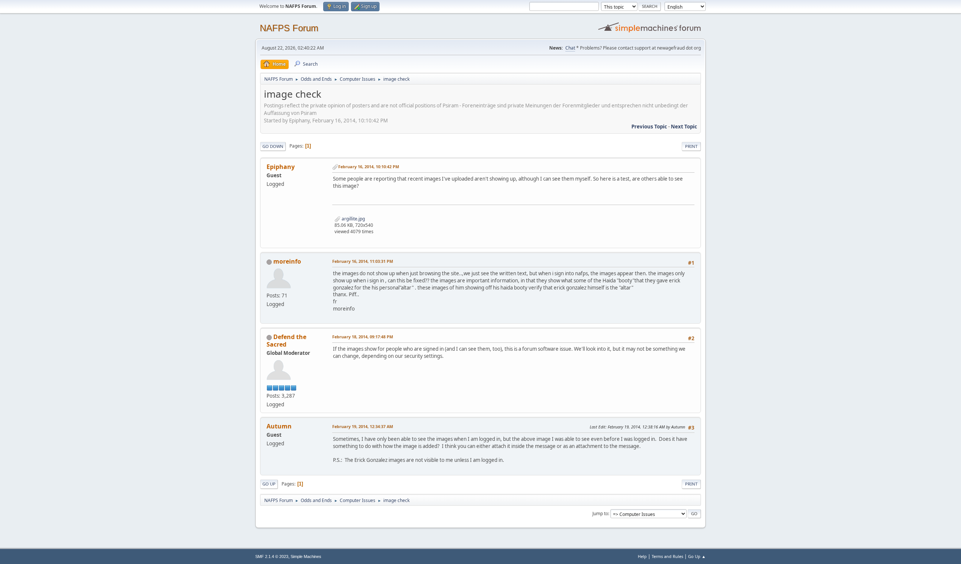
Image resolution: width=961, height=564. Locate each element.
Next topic (684, 126)
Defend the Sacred (286, 340)
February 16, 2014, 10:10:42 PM (368, 166)
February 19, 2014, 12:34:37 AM (362, 426)
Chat (570, 48)
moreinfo (287, 261)
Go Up (269, 484)
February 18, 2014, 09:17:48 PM (362, 336)
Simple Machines (306, 556)
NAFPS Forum (289, 28)
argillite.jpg (352, 219)
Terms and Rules (667, 556)
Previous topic (649, 126)
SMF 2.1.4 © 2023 (271, 556)
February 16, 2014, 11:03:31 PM (362, 261)
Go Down (272, 146)
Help (642, 556)
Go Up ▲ (697, 556)
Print (691, 146)
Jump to (600, 513)
